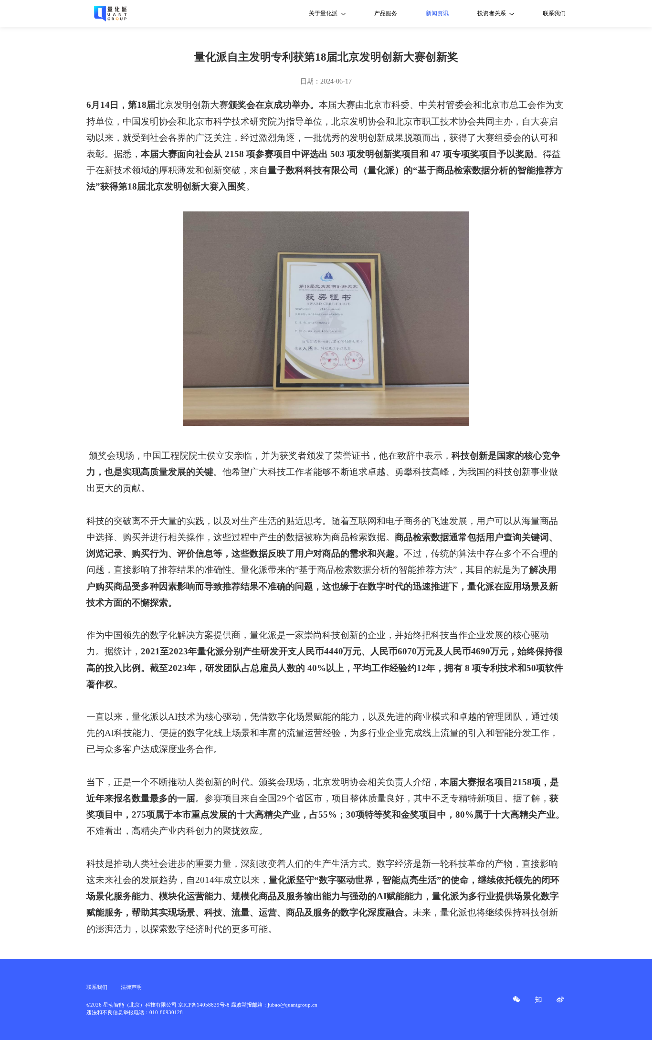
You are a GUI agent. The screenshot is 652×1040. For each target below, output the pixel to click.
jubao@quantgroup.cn (292, 1005)
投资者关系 (491, 13)
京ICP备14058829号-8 (204, 1005)
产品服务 (385, 13)
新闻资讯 (437, 13)
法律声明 (131, 987)
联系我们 (554, 13)
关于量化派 (323, 13)
